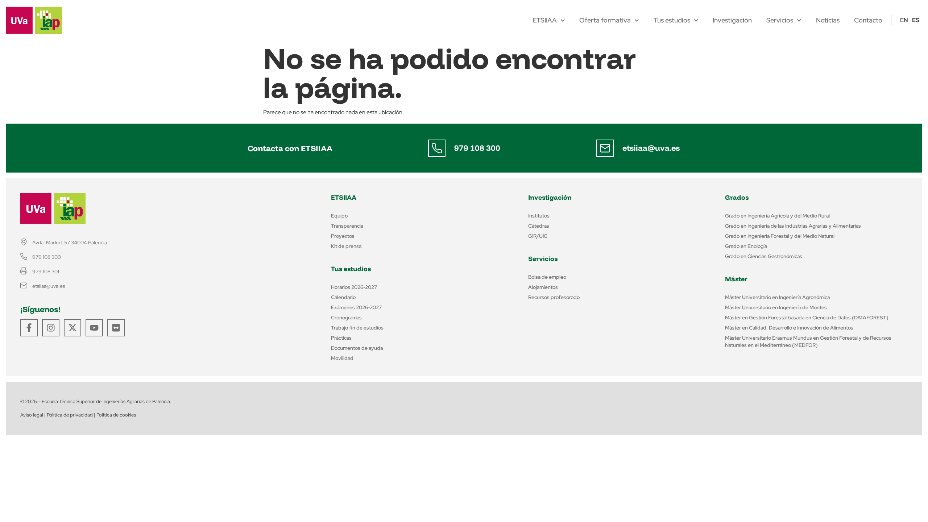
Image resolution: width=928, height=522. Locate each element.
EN (904, 20)
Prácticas (341, 338)
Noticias (828, 20)
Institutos (539, 215)
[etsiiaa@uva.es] (605, 148)
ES (915, 20)
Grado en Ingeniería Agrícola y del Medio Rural (777, 215)
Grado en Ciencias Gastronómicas (763, 256)
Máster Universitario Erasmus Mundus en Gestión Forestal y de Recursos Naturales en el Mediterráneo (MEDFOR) (808, 341)
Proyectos (343, 236)
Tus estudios (672, 20)
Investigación (732, 20)
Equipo (339, 215)
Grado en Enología (746, 246)
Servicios (779, 20)
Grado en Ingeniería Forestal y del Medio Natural (779, 236)
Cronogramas (346, 317)
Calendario (343, 297)
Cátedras (538, 226)
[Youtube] (94, 327)
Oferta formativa (605, 20)
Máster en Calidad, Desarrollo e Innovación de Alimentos (789, 327)
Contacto (868, 20)
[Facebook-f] (29, 327)
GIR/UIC (537, 236)
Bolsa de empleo (547, 277)
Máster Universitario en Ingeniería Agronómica (777, 297)
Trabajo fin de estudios (357, 327)
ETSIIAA (545, 20)
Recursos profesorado (554, 297)
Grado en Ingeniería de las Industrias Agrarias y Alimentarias (793, 226)
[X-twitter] (72, 327)
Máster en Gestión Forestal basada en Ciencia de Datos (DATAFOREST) (806, 317)
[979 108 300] (437, 148)
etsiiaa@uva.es (651, 148)
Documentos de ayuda (357, 348)
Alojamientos (543, 287)
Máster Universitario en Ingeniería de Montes (776, 307)
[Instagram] (50, 327)
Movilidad (342, 358)
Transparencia (347, 226)
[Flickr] (116, 327)
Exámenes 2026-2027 (356, 307)
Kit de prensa (346, 246)
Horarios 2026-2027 (354, 287)
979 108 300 (477, 148)
